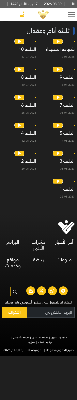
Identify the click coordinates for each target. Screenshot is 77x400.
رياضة (38, 259)
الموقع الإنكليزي (59, 337)
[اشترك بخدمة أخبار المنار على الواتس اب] (52, 291)
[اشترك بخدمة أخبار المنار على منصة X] (41, 291)
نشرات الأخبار (38, 244)
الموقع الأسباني (21, 337)
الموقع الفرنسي (40, 337)
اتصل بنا (31, 342)
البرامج (13, 242)
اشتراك (14, 312)
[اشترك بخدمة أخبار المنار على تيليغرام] (63, 291)
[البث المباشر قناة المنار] (31, 291)
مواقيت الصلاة (45, 342)
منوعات (64, 259)
